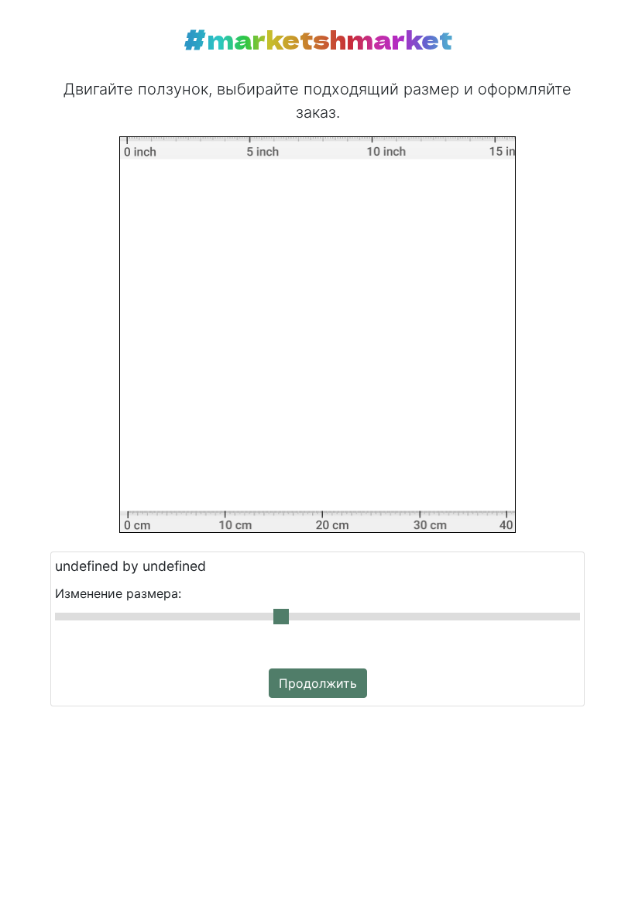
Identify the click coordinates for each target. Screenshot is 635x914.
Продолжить (318, 683)
